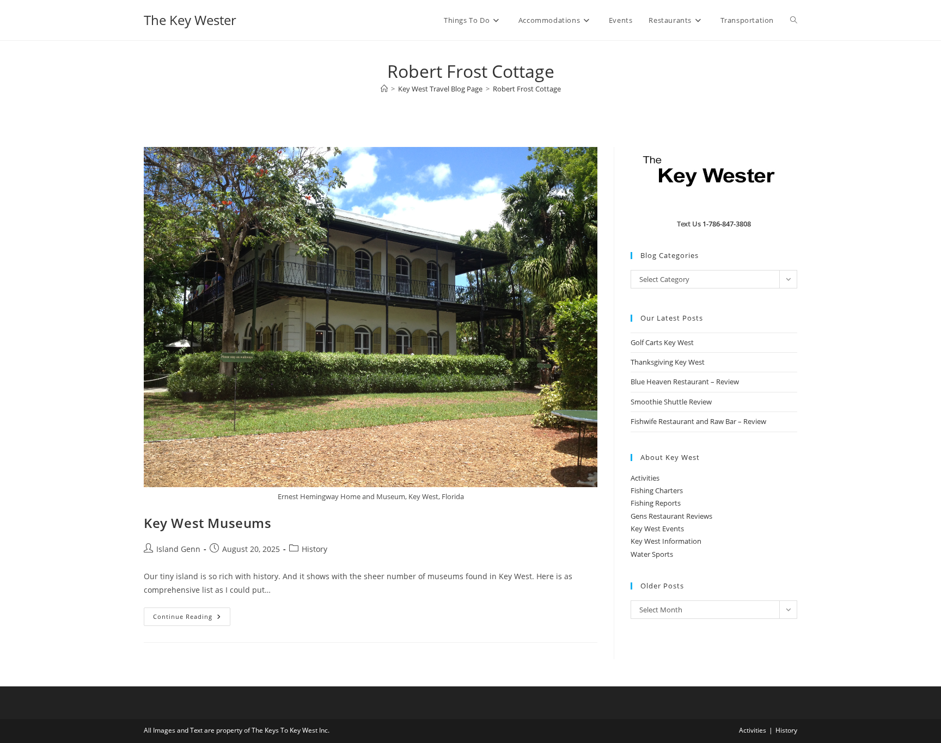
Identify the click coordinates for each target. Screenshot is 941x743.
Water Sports (652, 554)
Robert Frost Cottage (527, 89)
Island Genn (178, 549)
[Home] (384, 89)
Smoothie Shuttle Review (671, 402)
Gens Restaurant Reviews (671, 516)
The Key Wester (190, 20)
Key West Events (657, 528)
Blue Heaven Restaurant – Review (685, 381)
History (314, 549)
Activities (645, 478)
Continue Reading (191, 618)
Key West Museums (208, 523)
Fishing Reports (656, 503)
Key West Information (666, 541)
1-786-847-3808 (726, 224)
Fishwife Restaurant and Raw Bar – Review (698, 421)
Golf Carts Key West (662, 342)
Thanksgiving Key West (668, 362)
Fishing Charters (657, 490)
